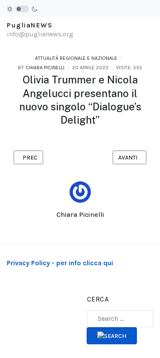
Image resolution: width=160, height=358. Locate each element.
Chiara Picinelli (80, 214)
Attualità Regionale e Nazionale (76, 58)
